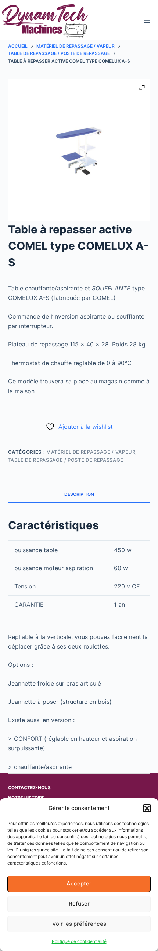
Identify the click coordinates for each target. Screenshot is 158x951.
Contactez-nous (29, 787)
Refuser (79, 903)
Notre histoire (26, 797)
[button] (147, 808)
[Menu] (147, 20)
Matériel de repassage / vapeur (91, 452)
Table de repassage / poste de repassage (65, 460)
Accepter (79, 883)
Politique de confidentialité (79, 941)
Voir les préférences (79, 923)
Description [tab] (79, 494)
